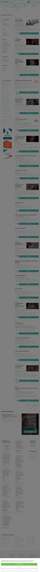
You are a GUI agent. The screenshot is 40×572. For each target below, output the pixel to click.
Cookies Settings (19, 569)
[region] (20, 565)
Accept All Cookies (19, 564)
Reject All (19, 567)
